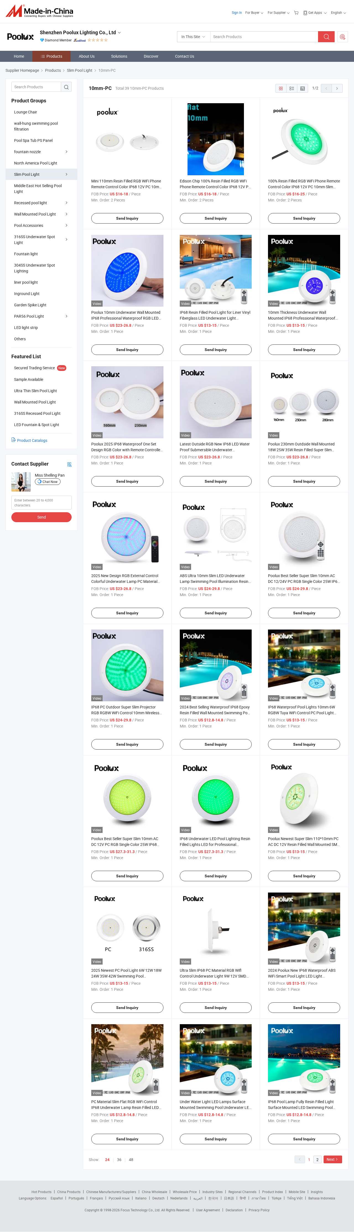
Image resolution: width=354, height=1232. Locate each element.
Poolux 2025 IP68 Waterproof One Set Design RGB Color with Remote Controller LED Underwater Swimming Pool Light (126, 449)
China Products (68, 1191)
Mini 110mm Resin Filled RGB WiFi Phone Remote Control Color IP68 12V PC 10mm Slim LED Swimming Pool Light (126, 186)
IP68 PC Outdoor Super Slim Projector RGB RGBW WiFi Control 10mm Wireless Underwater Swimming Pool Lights (125, 712)
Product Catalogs (32, 440)
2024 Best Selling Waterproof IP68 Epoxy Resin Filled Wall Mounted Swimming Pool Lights (215, 712)
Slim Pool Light (27, 174)
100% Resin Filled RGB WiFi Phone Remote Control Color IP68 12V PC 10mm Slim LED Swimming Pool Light (304, 186)
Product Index (272, 1191)
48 (131, 1159)
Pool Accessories (28, 225)
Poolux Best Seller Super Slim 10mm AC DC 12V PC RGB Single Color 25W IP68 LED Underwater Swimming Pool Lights (124, 844)
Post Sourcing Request (342, 36)
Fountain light (26, 253)
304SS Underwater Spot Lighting (34, 268)
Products (54, 56)
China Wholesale (154, 1191)
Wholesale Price (185, 1191)
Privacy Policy (259, 1210)
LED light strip (26, 327)
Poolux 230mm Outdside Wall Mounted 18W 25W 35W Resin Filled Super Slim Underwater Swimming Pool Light (301, 449)
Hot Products (41, 1191)
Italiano (141, 1198)
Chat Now (50, 481)
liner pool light (26, 282)
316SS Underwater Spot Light (34, 239)
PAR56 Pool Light (29, 316)
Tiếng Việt (295, 1198)
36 (119, 1159)
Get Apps (315, 12)
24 (107, 1159)
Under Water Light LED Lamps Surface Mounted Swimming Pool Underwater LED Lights (215, 1107)
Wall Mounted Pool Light (35, 214)
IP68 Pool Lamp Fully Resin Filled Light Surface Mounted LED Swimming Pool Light (301, 1107)
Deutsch (158, 1198)
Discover (151, 56)
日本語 (229, 1198)
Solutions (119, 56)
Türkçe (276, 1198)
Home (19, 56)
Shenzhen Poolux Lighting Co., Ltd (78, 32)
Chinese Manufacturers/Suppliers (111, 1191)
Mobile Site (297, 1191)
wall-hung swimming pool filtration (36, 126)
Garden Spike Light (30, 304)
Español (57, 1198)
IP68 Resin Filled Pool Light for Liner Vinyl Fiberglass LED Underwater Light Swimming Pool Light (215, 318)
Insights (317, 1191)
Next (331, 1159)
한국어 (213, 1198)
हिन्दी (243, 1198)
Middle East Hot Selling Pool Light (38, 188)
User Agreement (208, 1210)
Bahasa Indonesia (321, 1198)
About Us (87, 56)
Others (20, 338)
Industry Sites (212, 1191)
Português (76, 1198)
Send (41, 517)
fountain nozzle (27, 151)
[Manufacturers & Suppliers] (41, 10)
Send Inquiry (127, 218)
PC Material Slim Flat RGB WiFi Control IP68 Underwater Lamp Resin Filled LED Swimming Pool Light (125, 1107)
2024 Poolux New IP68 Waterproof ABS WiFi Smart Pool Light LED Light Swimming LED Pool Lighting (301, 976)
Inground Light (27, 293)
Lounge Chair (25, 112)
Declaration (234, 1210)
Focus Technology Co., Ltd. (141, 1210)
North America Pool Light (35, 163)
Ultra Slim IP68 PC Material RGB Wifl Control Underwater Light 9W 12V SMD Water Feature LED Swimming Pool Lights (215, 976)
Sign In (237, 12)
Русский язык (119, 1198)
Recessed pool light (30, 202)
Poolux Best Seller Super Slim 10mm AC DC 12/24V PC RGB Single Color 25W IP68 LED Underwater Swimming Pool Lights (304, 581)
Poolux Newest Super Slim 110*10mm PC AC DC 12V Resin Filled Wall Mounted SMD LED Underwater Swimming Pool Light (304, 844)
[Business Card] (69, 464)
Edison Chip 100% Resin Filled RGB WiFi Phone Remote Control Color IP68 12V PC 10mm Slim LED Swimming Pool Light (215, 186)
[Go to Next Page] (337, 88)
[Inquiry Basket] (297, 12)
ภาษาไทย (259, 1198)
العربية (197, 1198)
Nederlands (179, 1198)
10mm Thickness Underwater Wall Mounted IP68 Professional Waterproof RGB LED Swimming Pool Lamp (301, 318)
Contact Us (184, 56)
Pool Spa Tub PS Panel (33, 140)
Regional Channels (242, 1191)
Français (96, 1198)
